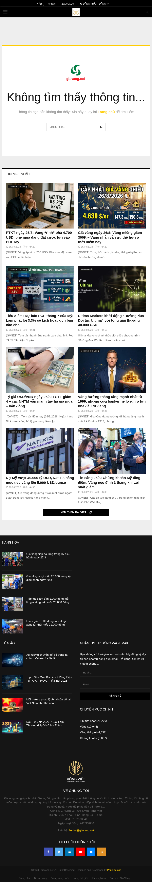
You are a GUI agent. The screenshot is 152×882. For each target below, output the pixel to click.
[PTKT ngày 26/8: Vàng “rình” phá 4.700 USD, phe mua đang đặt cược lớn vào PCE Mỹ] (40, 206)
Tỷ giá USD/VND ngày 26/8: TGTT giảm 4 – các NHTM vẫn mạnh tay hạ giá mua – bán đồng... (39, 401)
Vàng (83, 187)
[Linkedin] (69, 852)
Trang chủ (106, 112)
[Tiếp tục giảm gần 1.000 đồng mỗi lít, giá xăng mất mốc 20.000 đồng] (12, 604)
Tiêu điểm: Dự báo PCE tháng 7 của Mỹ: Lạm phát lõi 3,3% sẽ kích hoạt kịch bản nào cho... (39, 320)
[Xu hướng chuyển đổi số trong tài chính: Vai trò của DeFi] (12, 660)
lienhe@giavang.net (81, 830)
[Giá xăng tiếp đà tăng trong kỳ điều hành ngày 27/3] (12, 559)
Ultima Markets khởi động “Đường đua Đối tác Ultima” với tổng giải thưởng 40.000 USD (111, 320)
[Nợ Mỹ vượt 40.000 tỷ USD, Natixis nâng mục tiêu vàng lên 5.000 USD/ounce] (40, 451)
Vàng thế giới (88, 732)
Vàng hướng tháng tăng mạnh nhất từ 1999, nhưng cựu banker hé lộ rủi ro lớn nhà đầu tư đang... (112, 401)
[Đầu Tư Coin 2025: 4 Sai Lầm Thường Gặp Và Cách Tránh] (12, 727)
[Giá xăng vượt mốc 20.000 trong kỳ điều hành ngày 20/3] (12, 581)
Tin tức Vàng (41, 878)
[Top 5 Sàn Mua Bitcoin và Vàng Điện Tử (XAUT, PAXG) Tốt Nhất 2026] (12, 682)
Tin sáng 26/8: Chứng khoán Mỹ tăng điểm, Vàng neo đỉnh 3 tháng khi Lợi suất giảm (109, 482)
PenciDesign (114, 870)
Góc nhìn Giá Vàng (18, 187)
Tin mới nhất (18, 174)
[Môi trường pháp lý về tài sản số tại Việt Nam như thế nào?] (12, 705)
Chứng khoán (88, 738)
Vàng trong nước (60, 878)
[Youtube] (80, 852)
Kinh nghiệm (99, 878)
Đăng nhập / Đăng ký (96, 3)
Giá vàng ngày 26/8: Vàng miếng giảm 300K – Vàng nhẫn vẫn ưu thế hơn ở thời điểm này (110, 237)
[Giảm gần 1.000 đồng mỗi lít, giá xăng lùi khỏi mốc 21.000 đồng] (12, 626)
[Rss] (101, 852)
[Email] (91, 852)
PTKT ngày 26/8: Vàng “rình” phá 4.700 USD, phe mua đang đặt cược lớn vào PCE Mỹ (39, 237)
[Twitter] (59, 852)
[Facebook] (48, 852)
